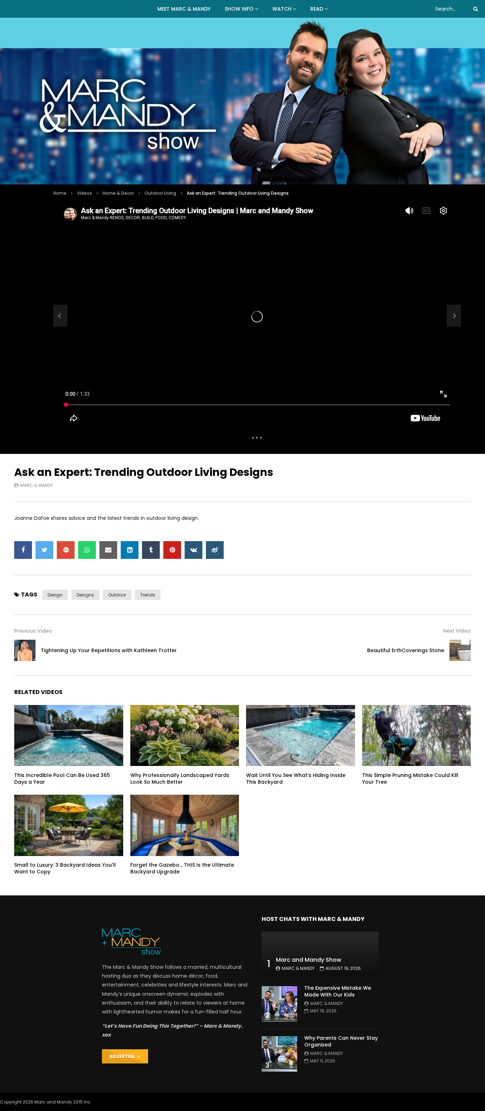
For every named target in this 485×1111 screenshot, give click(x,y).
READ (316, 8)
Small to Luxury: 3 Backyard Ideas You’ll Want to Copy (65, 868)
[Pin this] (172, 550)
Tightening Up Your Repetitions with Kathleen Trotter (109, 650)
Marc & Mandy (36, 485)
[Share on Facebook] (23, 550)
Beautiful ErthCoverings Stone (405, 650)
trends (147, 595)
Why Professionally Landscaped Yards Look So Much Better (179, 778)
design (55, 595)
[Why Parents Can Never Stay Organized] (279, 1054)
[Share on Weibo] (215, 550)
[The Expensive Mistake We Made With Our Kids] (279, 1004)
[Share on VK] (193, 550)
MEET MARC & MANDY (184, 8)
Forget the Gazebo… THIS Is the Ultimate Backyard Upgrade (182, 868)
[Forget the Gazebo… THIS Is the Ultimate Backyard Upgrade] (184, 825)
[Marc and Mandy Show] (242, 101)
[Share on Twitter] (44, 550)
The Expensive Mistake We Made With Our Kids (337, 991)
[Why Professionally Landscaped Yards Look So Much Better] (184, 735)
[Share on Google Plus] (66, 550)
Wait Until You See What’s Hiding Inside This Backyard (295, 778)
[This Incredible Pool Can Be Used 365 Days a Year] (68, 735)
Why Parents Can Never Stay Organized (341, 1041)
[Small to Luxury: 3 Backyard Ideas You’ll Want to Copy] (68, 825)
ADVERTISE (123, 1056)
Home (59, 193)
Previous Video (33, 630)
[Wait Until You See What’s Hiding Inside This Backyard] (300, 735)
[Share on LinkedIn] (129, 550)
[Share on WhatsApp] (87, 550)
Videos (84, 193)
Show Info (239, 8)
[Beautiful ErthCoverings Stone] (460, 650)
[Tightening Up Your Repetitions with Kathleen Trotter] (60, 316)
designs (85, 595)
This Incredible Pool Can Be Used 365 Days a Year (62, 778)
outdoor (117, 595)
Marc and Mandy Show (308, 960)
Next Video (457, 630)
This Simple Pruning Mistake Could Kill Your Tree (410, 778)
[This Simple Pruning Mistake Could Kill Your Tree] (416, 735)
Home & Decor (118, 193)
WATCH (281, 8)
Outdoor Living (160, 193)
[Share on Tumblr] (151, 550)
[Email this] (108, 550)
